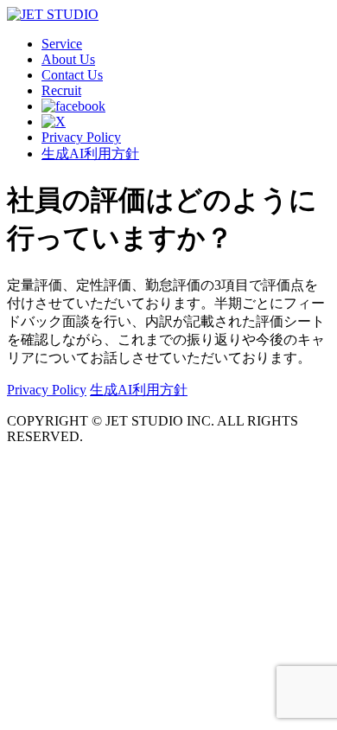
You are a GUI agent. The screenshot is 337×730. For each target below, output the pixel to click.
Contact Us (72, 74)
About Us (68, 59)
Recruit (61, 90)
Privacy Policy (81, 137)
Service (61, 43)
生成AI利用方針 (90, 153)
